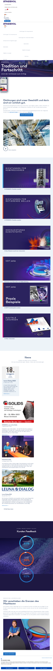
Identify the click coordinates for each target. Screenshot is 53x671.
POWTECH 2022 (6, 459)
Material (30, 112)
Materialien (26, 43)
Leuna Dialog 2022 (7, 494)
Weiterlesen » (7, 393)
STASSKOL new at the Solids (9, 425)
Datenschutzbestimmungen (47, 657)
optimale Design (13, 112)
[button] (6, 17)
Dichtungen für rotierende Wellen (26, 37)
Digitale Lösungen (26, 50)
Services (26, 56)
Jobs (6, 9)
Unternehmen (8, 4)
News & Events (8, 12)
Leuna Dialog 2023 (10, 381)
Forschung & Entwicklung (11, 7)
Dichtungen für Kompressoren (26, 31)
